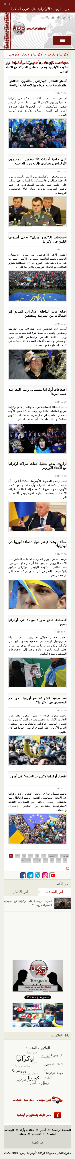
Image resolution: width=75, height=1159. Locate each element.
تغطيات (36, 1133)
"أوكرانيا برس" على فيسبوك (69, 18)
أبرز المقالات (50, 892)
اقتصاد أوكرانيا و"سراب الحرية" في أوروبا (38, 776)
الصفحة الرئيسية (61, 1129)
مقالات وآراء (27, 1129)
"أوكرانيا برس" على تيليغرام (64, 18)
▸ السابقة (53, 856)
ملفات (22, 1133)
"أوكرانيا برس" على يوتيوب (53, 18)
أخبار (43, 1129)
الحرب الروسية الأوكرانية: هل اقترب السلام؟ (41, 9)
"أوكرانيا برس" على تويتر (58, 18)
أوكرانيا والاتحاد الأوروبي (26, 54)
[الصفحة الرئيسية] (29, 28)
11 (45, 861)
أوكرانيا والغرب (58, 54)
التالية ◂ (37, 861)
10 (52, 861)
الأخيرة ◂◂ (26, 861)
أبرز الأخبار (21, 892)
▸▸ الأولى (64, 856)
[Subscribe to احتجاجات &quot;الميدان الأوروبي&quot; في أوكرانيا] (67, 868)
